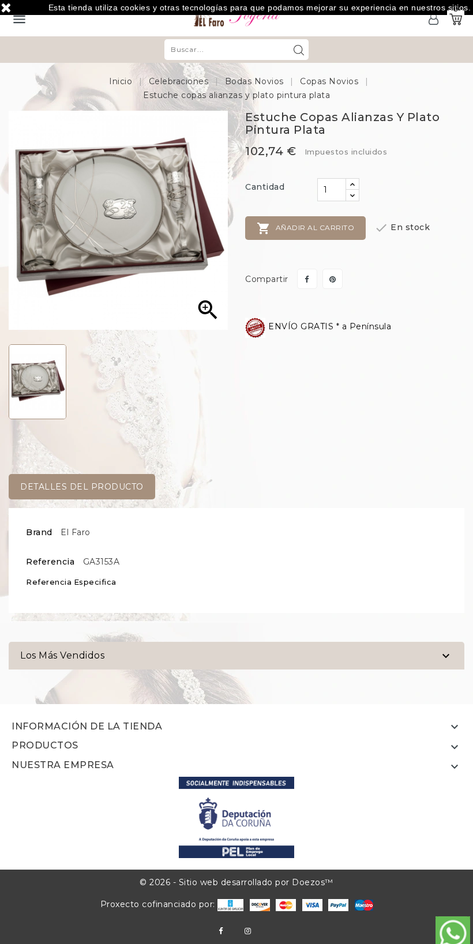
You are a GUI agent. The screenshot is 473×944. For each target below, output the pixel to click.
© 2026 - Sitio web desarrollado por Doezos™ (236, 882)
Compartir (307, 279)
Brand (39, 532)
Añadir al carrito (305, 228)
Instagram (248, 931)
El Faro (76, 532)
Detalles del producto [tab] (82, 487)
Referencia (50, 561)
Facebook (221, 931)
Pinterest (332, 279)
